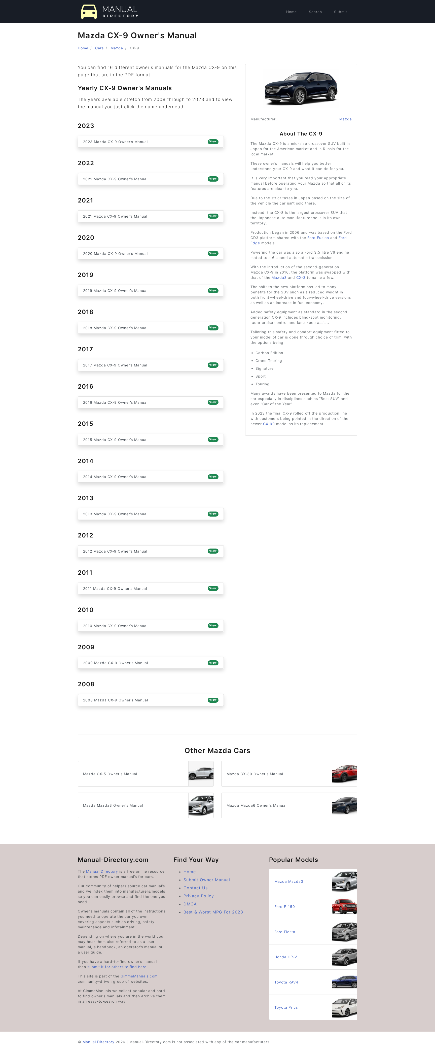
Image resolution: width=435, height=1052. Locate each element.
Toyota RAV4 (286, 982)
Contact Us (196, 887)
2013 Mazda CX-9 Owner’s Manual (150, 514)
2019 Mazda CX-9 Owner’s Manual (150, 290)
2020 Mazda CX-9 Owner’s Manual (150, 253)
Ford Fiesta (284, 932)
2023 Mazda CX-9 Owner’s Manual (150, 142)
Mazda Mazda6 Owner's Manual (256, 805)
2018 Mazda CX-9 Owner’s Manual (150, 328)
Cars (99, 48)
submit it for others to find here (117, 967)
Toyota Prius (286, 1007)
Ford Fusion (318, 237)
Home (291, 12)
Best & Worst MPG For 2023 (213, 911)
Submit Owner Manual (207, 879)
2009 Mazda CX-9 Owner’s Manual (150, 663)
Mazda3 (279, 277)
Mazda (117, 48)
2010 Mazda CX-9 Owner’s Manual (150, 626)
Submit (340, 12)
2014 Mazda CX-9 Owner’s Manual (150, 476)
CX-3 (301, 277)
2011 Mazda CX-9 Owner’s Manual (150, 588)
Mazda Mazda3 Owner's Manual (113, 805)
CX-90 (269, 424)
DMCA (190, 903)
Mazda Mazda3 (288, 881)
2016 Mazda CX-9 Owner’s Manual (150, 402)
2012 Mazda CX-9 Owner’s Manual (150, 551)
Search (315, 12)
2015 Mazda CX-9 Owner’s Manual (150, 439)
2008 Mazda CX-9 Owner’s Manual (150, 700)
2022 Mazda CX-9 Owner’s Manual (150, 179)
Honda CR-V (285, 957)
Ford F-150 (284, 906)
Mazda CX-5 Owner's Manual (110, 774)
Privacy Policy (199, 895)
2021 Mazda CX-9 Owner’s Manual (150, 216)
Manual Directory (102, 871)
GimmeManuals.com (139, 976)
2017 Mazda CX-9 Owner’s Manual (150, 365)
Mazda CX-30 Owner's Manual (255, 774)
